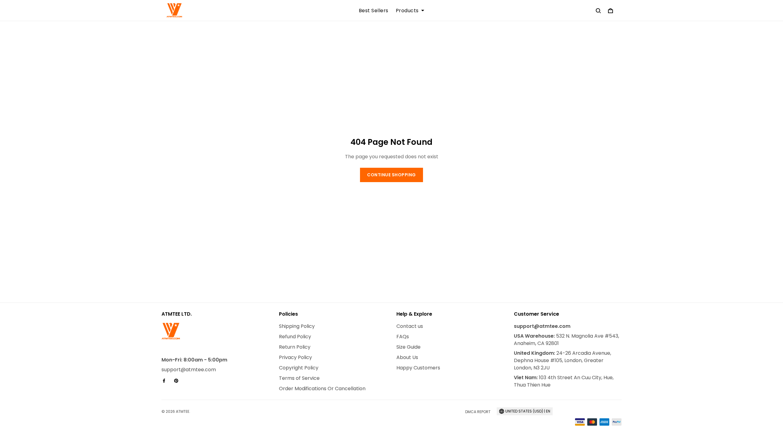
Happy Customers (418, 367)
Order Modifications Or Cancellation (322, 388)
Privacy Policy (295, 357)
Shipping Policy (297, 326)
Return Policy (294, 346)
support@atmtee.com (188, 369)
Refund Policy (295, 336)
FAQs (402, 336)
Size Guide (408, 346)
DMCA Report (478, 411)
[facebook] (165, 381)
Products (407, 11)
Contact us (409, 326)
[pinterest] (178, 381)
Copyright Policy (298, 367)
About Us (407, 357)
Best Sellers (373, 11)
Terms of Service (299, 378)
